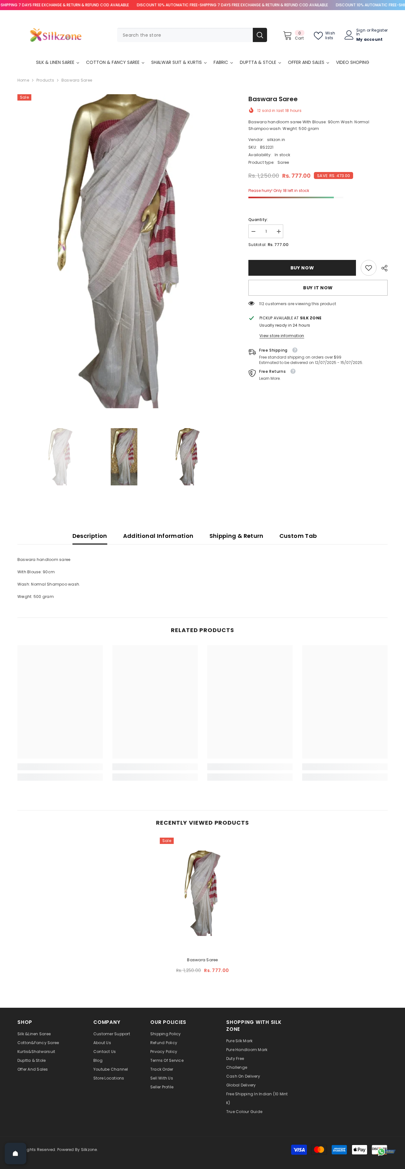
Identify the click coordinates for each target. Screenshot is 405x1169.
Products (45, 80)
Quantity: (258, 219)
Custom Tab (298, 536)
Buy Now (304, 268)
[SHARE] (382, 268)
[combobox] (185, 35)
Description (89, 536)
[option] (123, 251)
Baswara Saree (202, 960)
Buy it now (318, 288)
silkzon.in (276, 139)
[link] (369, 268)
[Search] (192, 35)
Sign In (360, 32)
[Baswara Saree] (202, 893)
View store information (281, 335)
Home (23, 80)
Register (379, 30)
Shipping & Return (236, 536)
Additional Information (158, 536)
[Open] (15, 1153)
